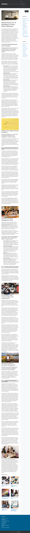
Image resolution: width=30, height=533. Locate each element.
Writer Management (25, 55)
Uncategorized (24, 54)
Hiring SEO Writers (25, 30)
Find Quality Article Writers (5, 527)
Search (27, 11)
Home (21, 1)
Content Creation (24, 43)
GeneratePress (19, 531)
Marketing (23, 51)
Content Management (23, 6)
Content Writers (24, 49)
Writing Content (24, 56)
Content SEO (24, 46)
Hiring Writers (24, 50)
